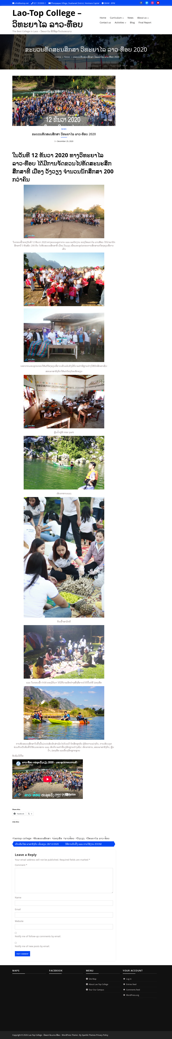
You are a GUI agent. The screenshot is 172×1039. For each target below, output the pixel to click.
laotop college (22, 838)
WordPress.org (132, 995)
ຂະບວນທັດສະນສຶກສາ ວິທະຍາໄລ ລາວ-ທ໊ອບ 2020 (64, 134)
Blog (132, 22)
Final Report (145, 22)
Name (18, 897)
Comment (21, 864)
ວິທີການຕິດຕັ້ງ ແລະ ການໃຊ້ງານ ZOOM (83, 843)
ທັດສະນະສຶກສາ (42, 838)
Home (103, 17)
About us (142, 17)
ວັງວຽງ (81, 838)
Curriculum (116, 17)
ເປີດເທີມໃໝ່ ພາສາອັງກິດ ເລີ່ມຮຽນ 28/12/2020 (37, 843)
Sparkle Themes (89, 1035)
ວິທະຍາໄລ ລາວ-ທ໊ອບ (98, 838)
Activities (119, 22)
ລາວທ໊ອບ (69, 838)
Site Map (92, 979)
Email (18, 909)
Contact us (105, 22)
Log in (128, 979)
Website (19, 921)
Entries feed (131, 984)
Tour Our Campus (96, 989)
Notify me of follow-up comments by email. (38, 936)
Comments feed (133, 989)
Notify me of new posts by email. (32, 946)
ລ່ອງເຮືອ (57, 838)
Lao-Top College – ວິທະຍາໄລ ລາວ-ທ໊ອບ (47, 18)
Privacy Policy (102, 1035)
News (130, 17)
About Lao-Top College (98, 984)
